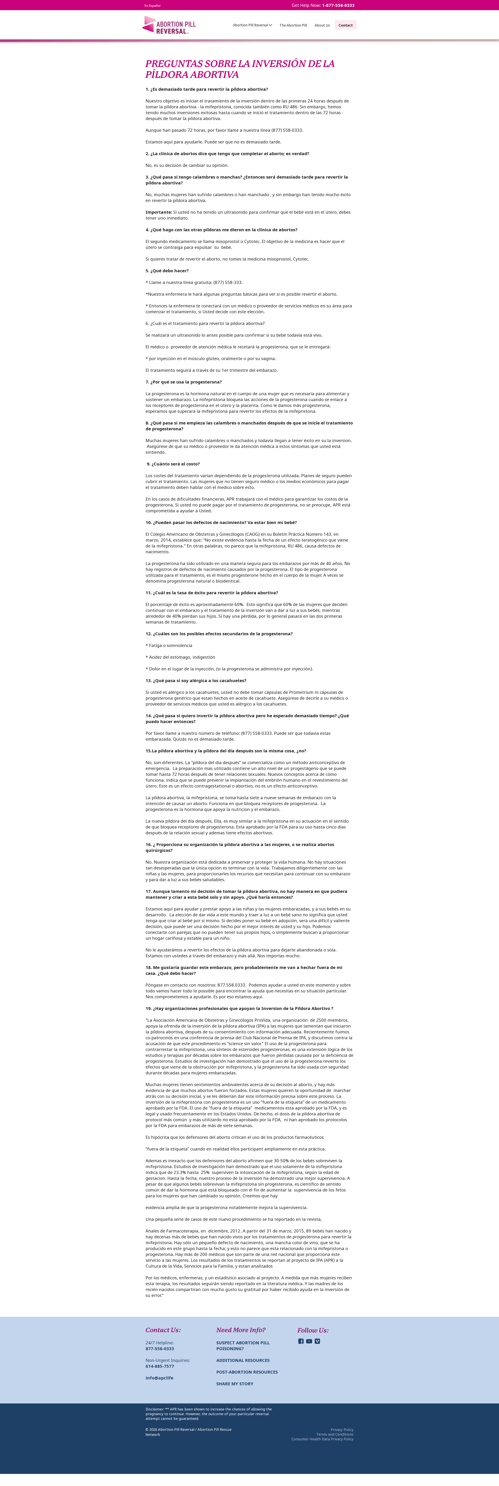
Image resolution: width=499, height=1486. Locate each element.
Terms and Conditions (334, 1434)
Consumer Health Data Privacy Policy (322, 1439)
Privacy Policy (342, 1429)
